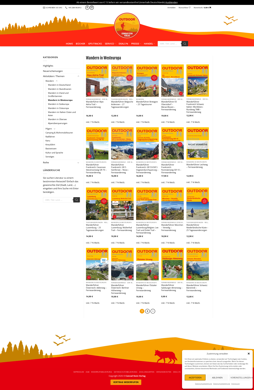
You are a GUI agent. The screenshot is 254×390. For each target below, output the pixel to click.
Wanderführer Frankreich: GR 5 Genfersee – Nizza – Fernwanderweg (120, 168)
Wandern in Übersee (57, 119)
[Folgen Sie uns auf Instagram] (92, 8)
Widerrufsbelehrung (101, 372)
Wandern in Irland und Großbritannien (58, 94)
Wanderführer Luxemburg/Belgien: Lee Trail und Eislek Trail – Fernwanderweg (147, 229)
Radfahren (50, 136)
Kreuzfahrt (50, 144)
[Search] (185, 43)
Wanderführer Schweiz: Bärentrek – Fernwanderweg (197, 288)
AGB (87, 372)
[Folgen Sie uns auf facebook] (87, 8)
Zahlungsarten (146, 372)
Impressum (235, 384)
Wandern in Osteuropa (58, 108)
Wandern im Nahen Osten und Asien (62, 114)
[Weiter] (153, 311)
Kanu (48, 140)
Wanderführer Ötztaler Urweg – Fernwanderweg (146, 288)
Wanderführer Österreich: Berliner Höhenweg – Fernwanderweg (120, 289)
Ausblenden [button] (171, 2)
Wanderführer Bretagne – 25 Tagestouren (147, 103)
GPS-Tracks (95, 43)
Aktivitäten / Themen (53, 76)
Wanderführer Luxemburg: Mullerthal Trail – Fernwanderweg (121, 227)
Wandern (50, 81)
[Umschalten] (78, 76)
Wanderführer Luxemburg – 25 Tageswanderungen (95, 227)
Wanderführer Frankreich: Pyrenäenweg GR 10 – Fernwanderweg (171, 168)
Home (69, 43)
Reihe (46, 162)
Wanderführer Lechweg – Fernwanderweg (197, 165)
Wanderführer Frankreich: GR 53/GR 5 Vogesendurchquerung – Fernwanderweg (147, 168)
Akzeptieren (195, 377)
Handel (148, 43)
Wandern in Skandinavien (59, 89)
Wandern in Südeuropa (58, 104)
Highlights (48, 65)
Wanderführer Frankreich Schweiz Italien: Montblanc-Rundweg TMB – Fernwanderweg (195, 106)
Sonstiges (50, 156)
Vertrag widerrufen (126, 382)
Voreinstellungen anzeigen (240, 377)
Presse (135, 43)
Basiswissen (51, 148)
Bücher (80, 43)
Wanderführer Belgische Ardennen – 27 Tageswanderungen (122, 104)
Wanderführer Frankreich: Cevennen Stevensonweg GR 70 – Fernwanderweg (96, 168)
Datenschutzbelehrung (203, 384)
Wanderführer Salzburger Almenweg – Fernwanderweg (172, 288)
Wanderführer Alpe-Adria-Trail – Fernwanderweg (95, 104)
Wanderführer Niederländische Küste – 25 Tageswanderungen (197, 227)
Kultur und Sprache (54, 152)
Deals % (123, 43)
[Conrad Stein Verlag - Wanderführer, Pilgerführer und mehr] (127, 25)
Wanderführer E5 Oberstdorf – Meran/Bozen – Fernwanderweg (169, 105)
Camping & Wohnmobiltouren (59, 132)
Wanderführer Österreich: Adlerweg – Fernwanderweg (96, 288)
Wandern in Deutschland (59, 85)
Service (109, 43)
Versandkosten (163, 372)
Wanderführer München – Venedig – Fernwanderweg (172, 227)
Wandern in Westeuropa (60, 100)
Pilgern (49, 128)
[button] (248, 353)
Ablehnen (217, 377)
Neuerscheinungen (53, 71)
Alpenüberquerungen (57, 123)
